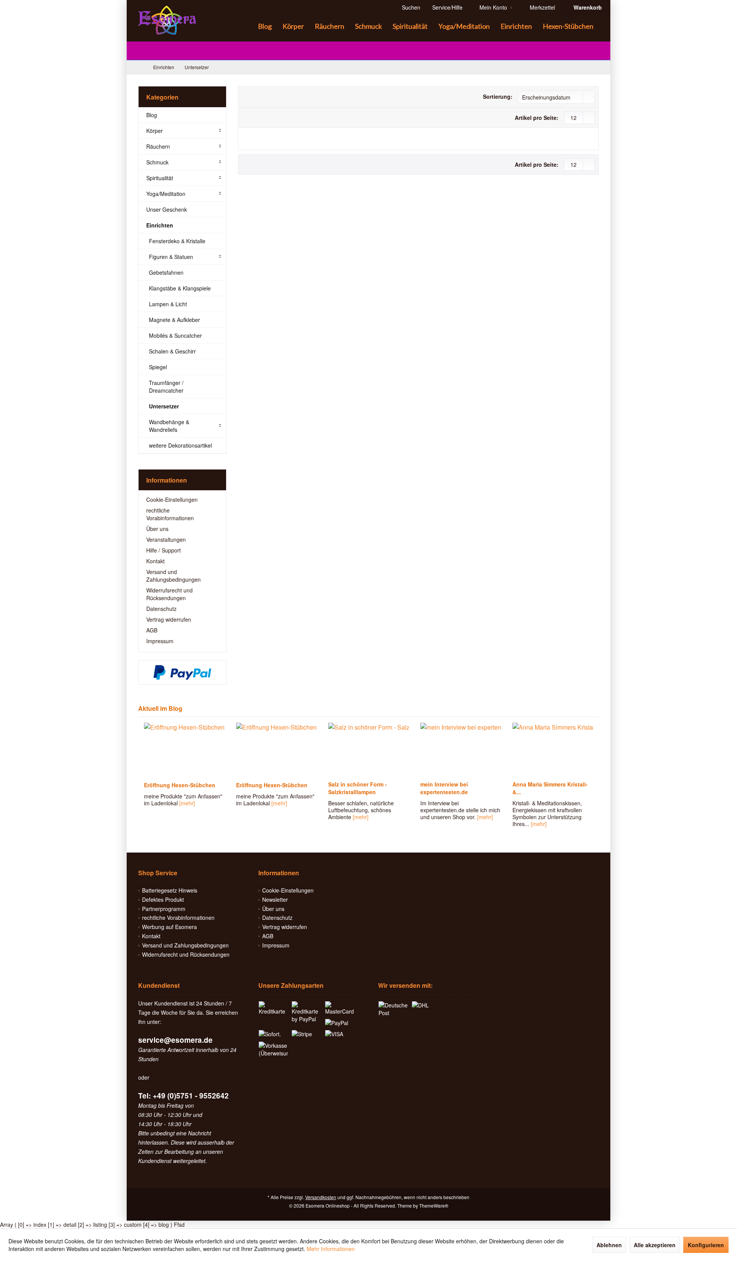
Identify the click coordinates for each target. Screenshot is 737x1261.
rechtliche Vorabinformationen (170, 514)
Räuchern (158, 146)
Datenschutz (161, 608)
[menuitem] (585, 7)
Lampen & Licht (168, 304)
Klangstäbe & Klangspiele (180, 288)
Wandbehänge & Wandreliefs (169, 425)
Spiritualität (159, 178)
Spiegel (158, 367)
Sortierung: (497, 96)
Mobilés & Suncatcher (175, 335)
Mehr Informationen (331, 1249)
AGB (151, 630)
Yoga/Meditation (165, 193)
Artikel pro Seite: (537, 117)
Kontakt (155, 561)
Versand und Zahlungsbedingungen (173, 575)
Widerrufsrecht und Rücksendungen (169, 594)
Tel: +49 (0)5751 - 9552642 (183, 1095)
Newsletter (275, 899)
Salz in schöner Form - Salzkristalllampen (357, 788)
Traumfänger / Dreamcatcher (166, 386)
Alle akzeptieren (655, 1245)
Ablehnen (609, 1245)
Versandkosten (320, 1197)
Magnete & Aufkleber (174, 320)
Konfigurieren (706, 1245)
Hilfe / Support (163, 550)
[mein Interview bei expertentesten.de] (460, 750)
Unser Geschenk (166, 209)
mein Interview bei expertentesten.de (444, 788)
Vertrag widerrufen (168, 619)
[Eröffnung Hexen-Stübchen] (184, 750)
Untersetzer (164, 406)
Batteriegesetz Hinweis (169, 890)
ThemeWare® (433, 1205)
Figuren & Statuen (171, 256)
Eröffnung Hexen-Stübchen (179, 785)
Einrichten (159, 225)
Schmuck (157, 162)
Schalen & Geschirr (172, 351)
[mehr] (187, 803)
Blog (151, 115)
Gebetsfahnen (166, 272)
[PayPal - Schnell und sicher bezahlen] (182, 672)
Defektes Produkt (163, 899)
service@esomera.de (175, 1040)
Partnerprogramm (163, 909)
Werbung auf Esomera (169, 927)
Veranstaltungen (166, 539)
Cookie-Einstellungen (172, 499)
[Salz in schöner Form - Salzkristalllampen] (368, 750)
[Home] (246, 26)
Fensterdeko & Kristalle (177, 241)
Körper (154, 130)
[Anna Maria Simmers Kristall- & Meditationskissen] (552, 750)
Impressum (160, 641)
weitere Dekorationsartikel (180, 445)
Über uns (157, 529)
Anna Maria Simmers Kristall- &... (550, 788)
